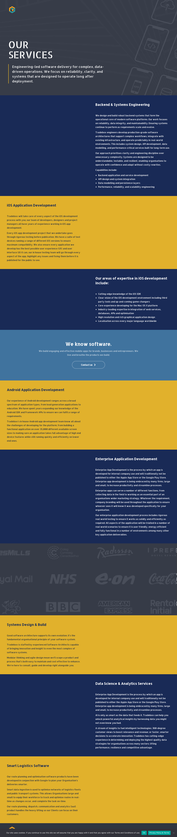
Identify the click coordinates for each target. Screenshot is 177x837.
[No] (173, 832)
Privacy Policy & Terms (159, 833)
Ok (144, 833)
